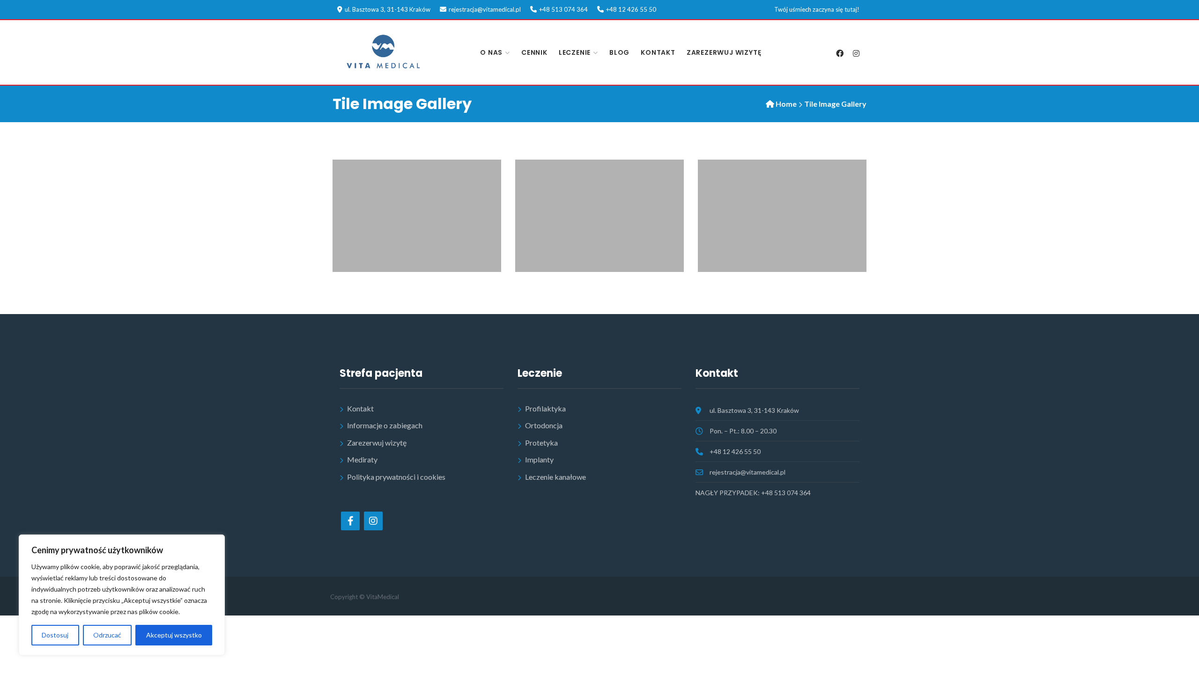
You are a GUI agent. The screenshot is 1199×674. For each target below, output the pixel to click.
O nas (491, 52)
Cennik (534, 52)
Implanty (539, 459)
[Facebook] (839, 53)
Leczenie (575, 52)
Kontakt (658, 52)
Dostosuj (55, 635)
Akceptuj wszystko (174, 635)
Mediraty (362, 459)
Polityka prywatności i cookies (396, 476)
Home (786, 103)
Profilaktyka (545, 408)
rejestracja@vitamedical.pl (485, 9)
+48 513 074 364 (563, 9)
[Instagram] (856, 53)
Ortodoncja (543, 425)
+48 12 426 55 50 (631, 9)
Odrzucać (107, 635)
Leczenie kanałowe (555, 476)
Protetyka (541, 442)
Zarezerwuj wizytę (724, 52)
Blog (619, 52)
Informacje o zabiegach (384, 425)
